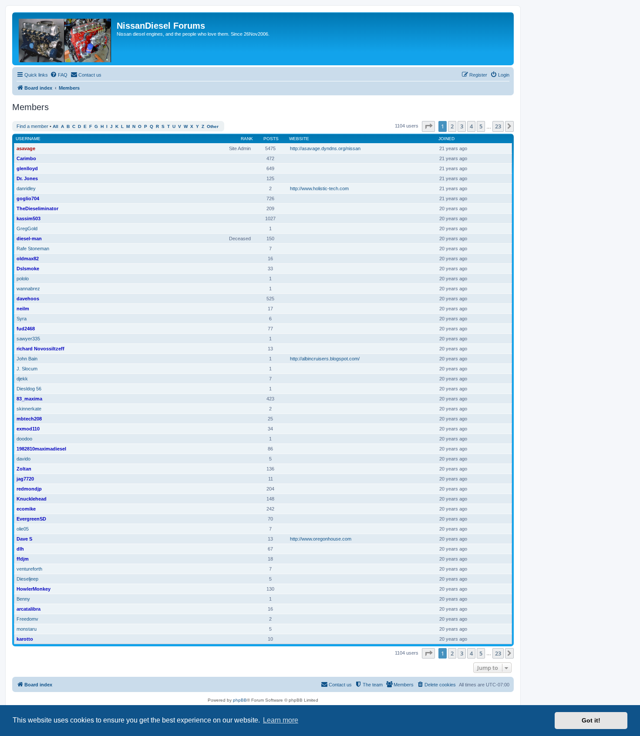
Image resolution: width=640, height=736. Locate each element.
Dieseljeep (27, 578)
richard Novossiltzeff (40, 348)
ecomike (26, 508)
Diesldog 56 (29, 388)
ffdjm (23, 558)
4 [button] (471, 126)
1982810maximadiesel (41, 448)
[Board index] (65, 38)
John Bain (27, 358)
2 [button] (452, 126)
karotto (25, 639)
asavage (26, 148)
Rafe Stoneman (33, 248)
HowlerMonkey (34, 588)
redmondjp (29, 488)
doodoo (24, 438)
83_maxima (29, 398)
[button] (428, 126)
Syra (22, 318)
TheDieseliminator (37, 208)
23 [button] (498, 126)
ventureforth (29, 568)
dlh (20, 548)
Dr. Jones (27, 178)
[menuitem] (58, 75)
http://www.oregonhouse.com (320, 538)
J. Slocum (27, 368)
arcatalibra (28, 609)
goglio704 (28, 198)
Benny (23, 599)
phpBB (240, 700)
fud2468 (26, 328)
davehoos (28, 298)
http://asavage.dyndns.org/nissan (325, 148)
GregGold (27, 228)
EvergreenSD (31, 518)
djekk (22, 378)
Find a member (32, 126)
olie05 (23, 528)
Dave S (24, 538)
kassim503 (28, 218)
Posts (271, 138)
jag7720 (25, 478)
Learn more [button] (280, 720)
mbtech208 (29, 418)
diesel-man (29, 238)
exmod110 (28, 428)
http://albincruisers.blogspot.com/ (325, 358)
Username (28, 138)
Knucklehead (32, 498)
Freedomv (27, 619)
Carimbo (26, 158)
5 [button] (480, 126)
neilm (23, 308)
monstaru (27, 629)
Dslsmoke (28, 268)
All (55, 126)
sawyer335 (28, 338)
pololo (23, 278)
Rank (247, 138)
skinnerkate (29, 408)
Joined (446, 138)
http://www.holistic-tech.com (319, 188)
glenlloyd (27, 168)
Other (213, 126)
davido (23, 458)
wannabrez (28, 288)
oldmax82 (28, 258)
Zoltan (24, 468)
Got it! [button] (591, 720)
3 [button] (461, 126)
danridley (26, 188)
